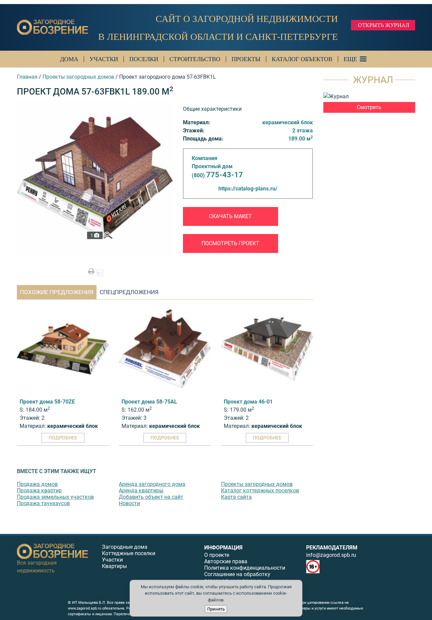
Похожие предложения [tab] (56, 292)
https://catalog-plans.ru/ (247, 188)
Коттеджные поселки (128, 553)
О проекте (216, 555)
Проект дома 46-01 (248, 401)
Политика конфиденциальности (244, 568)
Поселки (143, 59)
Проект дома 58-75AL (149, 401)
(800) (217, 175)
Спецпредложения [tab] (129, 292)
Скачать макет (230, 216)
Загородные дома (124, 547)
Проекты (246, 59)
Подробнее (63, 437)
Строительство (194, 59)
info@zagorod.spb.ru (331, 555)
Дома (69, 59)
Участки (103, 59)
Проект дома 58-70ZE (47, 401)
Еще (350, 59)
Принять (216, 609)
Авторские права (225, 561)
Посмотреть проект (230, 243)
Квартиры (114, 566)
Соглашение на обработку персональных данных (237, 577)
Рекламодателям (331, 547)
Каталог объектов (302, 59)
